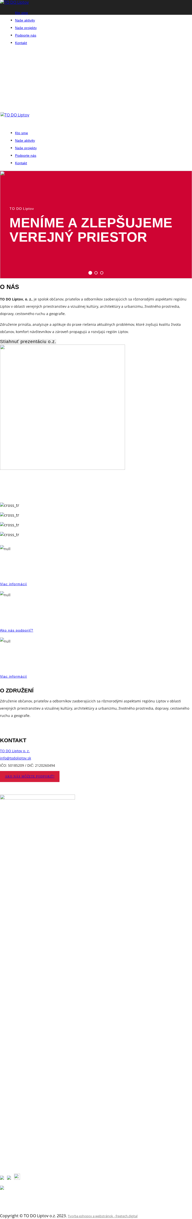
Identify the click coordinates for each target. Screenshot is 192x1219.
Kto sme (21, 13)
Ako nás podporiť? (16, 630)
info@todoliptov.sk (15, 758)
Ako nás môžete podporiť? (29, 776)
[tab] (90, 273)
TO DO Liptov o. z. (15, 750)
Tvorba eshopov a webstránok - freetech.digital (103, 1216)
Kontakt (21, 43)
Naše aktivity (25, 20)
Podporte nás (25, 35)
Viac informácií (13, 584)
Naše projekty (26, 28)
